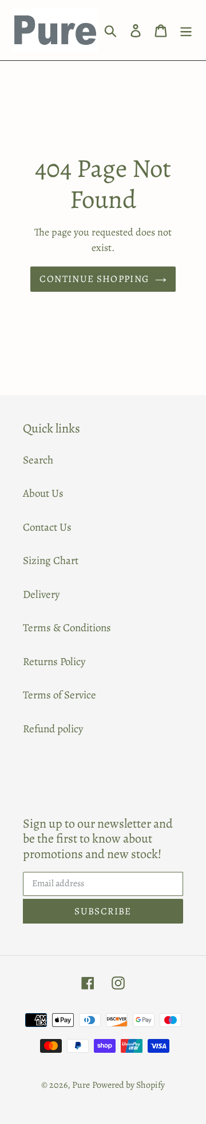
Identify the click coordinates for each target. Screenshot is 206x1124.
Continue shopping (94, 278)
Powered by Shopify (128, 1085)
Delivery (41, 594)
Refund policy (53, 728)
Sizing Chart (50, 560)
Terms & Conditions (67, 627)
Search (38, 460)
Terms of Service (59, 694)
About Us (43, 493)
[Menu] (186, 30)
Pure (81, 1085)
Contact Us (47, 527)
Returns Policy (54, 661)
